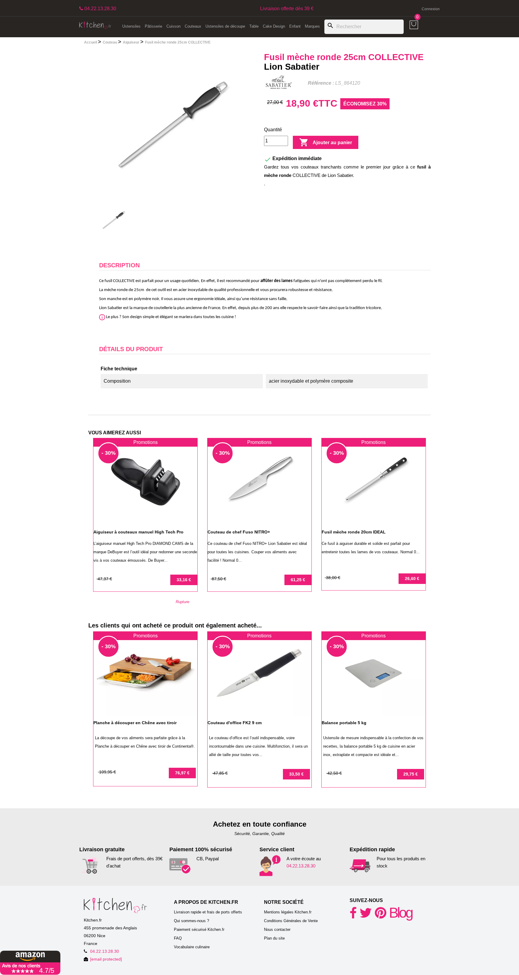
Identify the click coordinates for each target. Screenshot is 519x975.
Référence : (321, 83)
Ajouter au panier (325, 142)
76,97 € (182, 772)
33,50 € (296, 774)
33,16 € (184, 579)
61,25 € (298, 579)
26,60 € (412, 578)
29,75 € (410, 774)
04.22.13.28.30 (301, 865)
